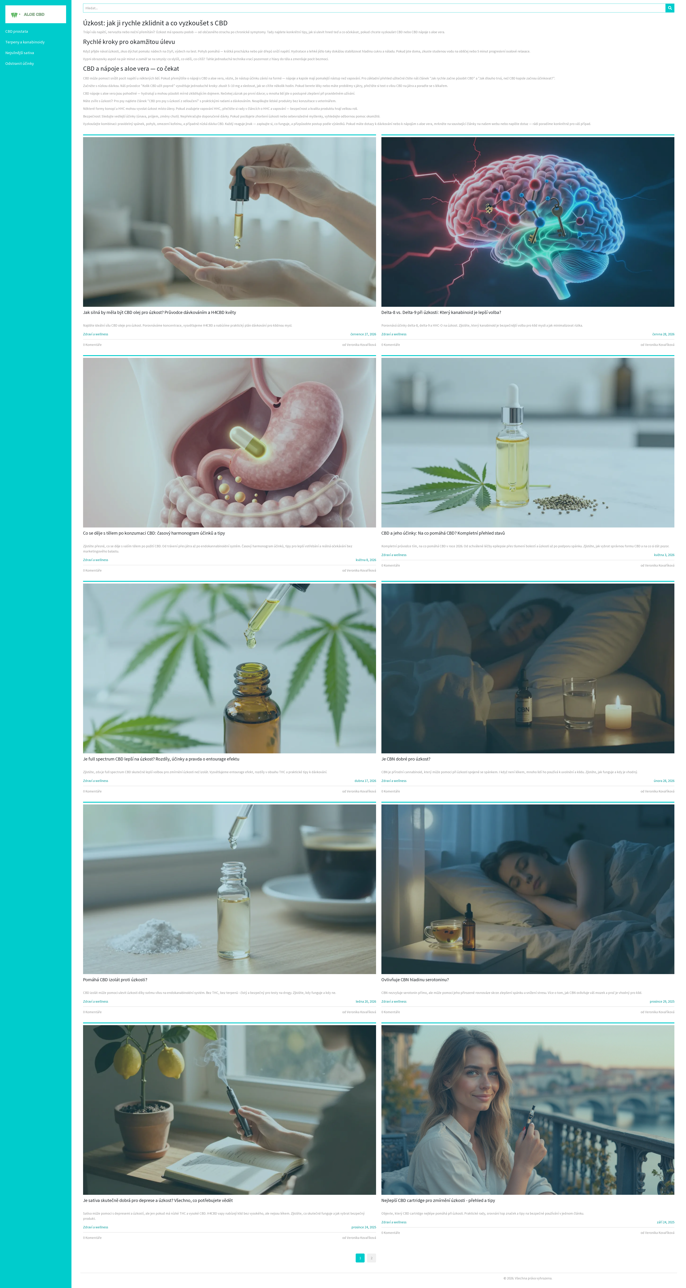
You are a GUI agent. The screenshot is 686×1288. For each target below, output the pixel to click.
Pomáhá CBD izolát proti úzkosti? (115, 979)
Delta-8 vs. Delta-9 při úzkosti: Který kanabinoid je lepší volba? (441, 312)
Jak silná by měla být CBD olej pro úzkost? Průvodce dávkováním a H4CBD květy (159, 312)
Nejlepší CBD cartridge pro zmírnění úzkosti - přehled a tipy (438, 1200)
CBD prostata (16, 31)
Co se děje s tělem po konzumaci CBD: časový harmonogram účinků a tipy (154, 533)
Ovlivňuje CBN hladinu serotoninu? (415, 979)
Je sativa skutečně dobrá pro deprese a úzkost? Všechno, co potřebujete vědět (158, 1200)
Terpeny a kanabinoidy (24, 41)
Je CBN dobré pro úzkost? (405, 759)
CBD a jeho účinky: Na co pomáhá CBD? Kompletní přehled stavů (443, 533)
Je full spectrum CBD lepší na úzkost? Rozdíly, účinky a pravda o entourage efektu (161, 759)
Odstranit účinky (19, 63)
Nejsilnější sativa (19, 52)
